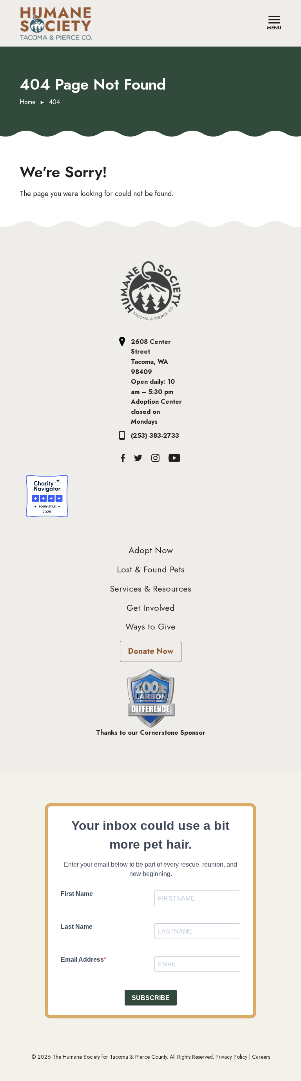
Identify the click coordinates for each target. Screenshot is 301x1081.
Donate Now (150, 651)
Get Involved (151, 607)
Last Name (76, 926)
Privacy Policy (231, 1057)
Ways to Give (150, 626)
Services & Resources (150, 588)
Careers (261, 1057)
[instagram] (155, 458)
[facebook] (123, 458)
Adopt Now (151, 550)
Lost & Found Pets (151, 569)
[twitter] (138, 458)
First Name (77, 893)
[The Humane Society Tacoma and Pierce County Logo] (150, 291)
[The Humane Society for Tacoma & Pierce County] (56, 23)
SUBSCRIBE (151, 998)
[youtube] (175, 458)
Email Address (82, 959)
